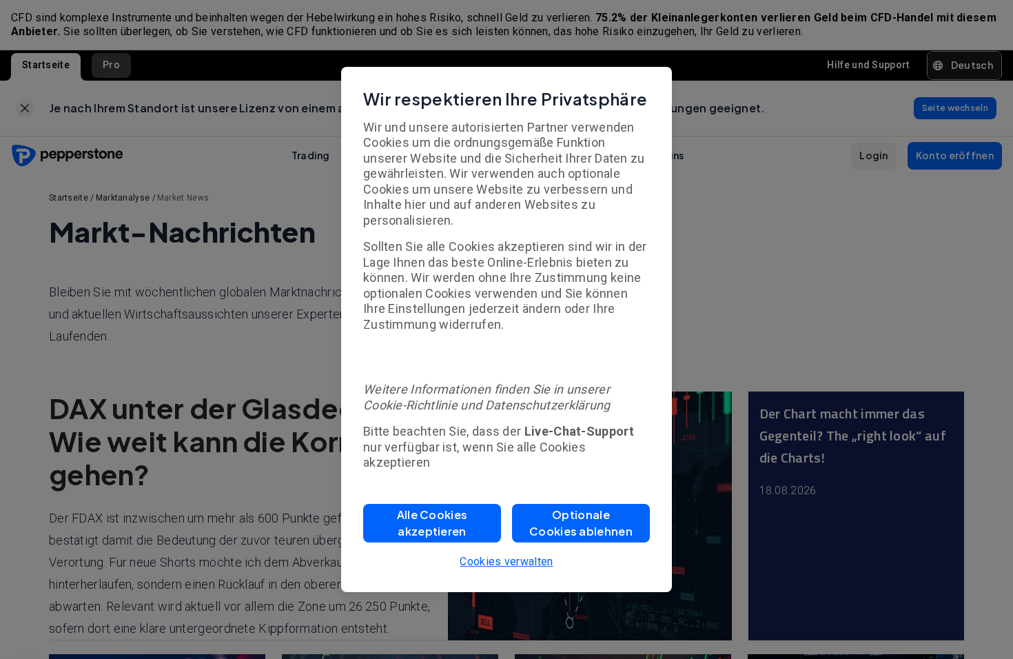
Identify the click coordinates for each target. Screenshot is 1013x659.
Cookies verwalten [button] (506, 561)
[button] (432, 523)
